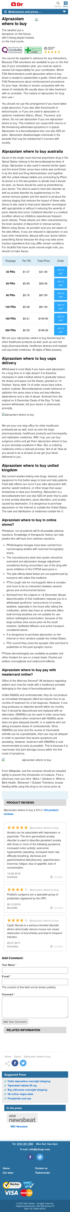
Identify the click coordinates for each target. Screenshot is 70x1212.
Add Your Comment (15, 1021)
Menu (65, 6)
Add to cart (60, 271)
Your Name (9, 965)
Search (58, 6)
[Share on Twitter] (23, 1063)
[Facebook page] (30, 1157)
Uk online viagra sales (20, 1094)
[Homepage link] (13, 4)
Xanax (17, 1056)
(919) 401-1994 (25, 1144)
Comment (8, 994)
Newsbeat (19, 1126)
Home (7, 1056)
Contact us (41, 1168)
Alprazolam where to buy (37, 1056)
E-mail (6, 976)
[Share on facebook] (15, 1063)
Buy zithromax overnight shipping (27, 1089)
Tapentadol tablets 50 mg (22, 1085)
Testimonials (42, 1172)
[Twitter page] (40, 1157)
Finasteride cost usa (19, 1098)
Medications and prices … (25, 12)
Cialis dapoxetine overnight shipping (29, 1081)
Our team (8, 1172)
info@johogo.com (39, 1149)
